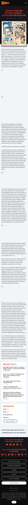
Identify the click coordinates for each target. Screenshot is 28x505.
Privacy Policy (14, 490)
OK (14, 502)
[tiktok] (16, 454)
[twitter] (10, 444)
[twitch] (6, 454)
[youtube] (7, 444)
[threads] (21, 444)
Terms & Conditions (14, 488)
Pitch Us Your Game (14, 461)
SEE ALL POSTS (10, 421)
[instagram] (14, 444)
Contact (14, 474)
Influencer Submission (14, 465)
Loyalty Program (14, 478)
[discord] (2, 454)
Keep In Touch (14, 483)
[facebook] (17, 444)
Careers (14, 470)
